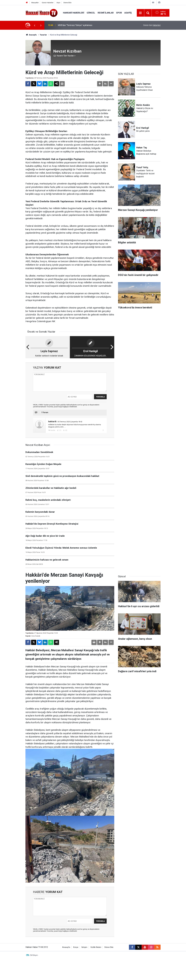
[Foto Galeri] (159, 2)
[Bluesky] (39, 83)
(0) (66, 430)
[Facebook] (27, 83)
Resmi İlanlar (106, 12)
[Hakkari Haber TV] (41, 12)
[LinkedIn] (45, 83)
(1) (60, 430)
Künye (75, 947)
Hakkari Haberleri (73, 12)
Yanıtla (52, 430)
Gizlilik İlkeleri (95, 947)
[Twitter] (33, 83)
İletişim (84, 947)
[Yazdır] (62, 83)
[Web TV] (153, 2)
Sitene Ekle (67, 3)
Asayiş (128, 12)
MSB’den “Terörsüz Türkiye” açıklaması (75, 25)
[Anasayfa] (26, 3)
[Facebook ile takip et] (132, 947)
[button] (99, 83)
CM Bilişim (34, 955)
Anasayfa (32, 35)
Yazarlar (43, 35)
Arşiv (58, 3)
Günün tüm (152, 25)
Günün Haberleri (47, 3)
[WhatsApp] (50, 83)
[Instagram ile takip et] (151, 947)
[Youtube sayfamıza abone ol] (145, 947)
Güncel (91, 12)
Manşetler (35, 3)
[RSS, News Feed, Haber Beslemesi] (157, 947)
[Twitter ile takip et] (138, 947)
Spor (119, 12)
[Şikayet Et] (103, 430)
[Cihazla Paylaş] (56, 83)
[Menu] (140, 13)
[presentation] (34, 25)
